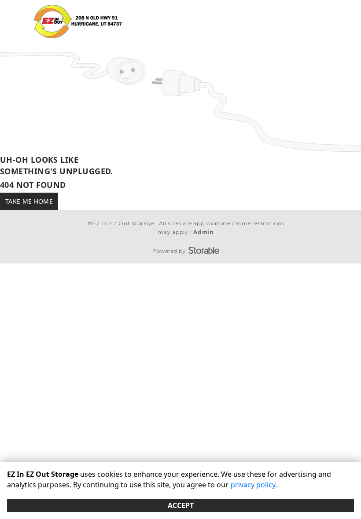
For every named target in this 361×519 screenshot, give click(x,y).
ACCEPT (181, 505)
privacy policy (253, 485)
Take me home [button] (29, 201)
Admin (203, 232)
